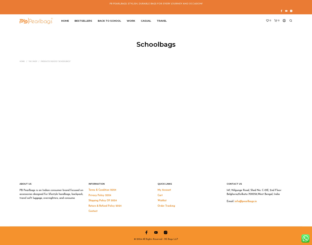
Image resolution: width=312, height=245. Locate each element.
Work (131, 20)
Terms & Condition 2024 (102, 190)
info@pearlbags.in (246, 201)
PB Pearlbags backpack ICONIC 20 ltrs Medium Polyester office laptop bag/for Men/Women (51, 152)
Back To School (109, 20)
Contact (93, 211)
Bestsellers (83, 20)
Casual (146, 20)
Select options (31, 161)
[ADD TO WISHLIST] (52, 144)
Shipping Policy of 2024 (103, 200)
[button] (268, 20)
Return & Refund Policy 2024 (105, 206)
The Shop (33, 61)
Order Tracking (166, 206)
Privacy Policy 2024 (100, 195)
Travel (162, 20)
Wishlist (162, 200)
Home (65, 20)
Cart (160, 195)
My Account (164, 190)
